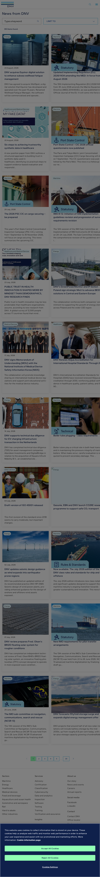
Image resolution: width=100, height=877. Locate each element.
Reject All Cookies (50, 858)
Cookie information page (29, 840)
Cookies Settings (50, 867)
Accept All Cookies (50, 848)
